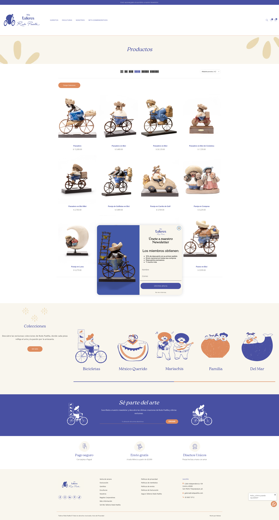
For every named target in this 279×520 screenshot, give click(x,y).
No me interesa (160, 292)
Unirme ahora (160, 286)
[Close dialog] (179, 228)
